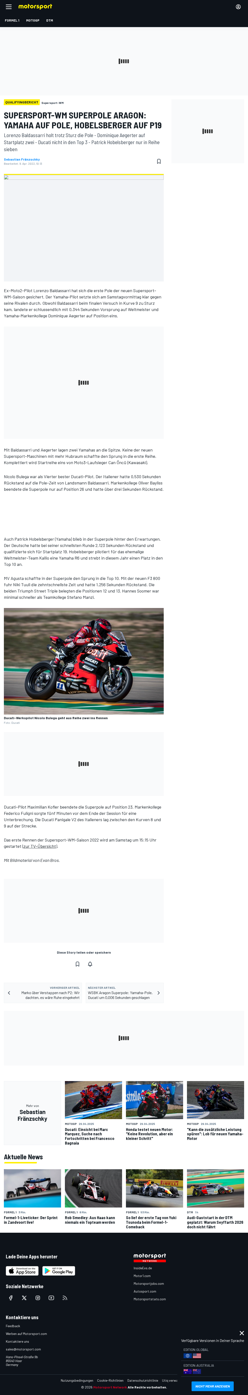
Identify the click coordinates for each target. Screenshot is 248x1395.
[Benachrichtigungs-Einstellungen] (90, 964)
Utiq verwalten (173, 1380)
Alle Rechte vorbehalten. (147, 1387)
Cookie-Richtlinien (110, 1380)
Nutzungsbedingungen (77, 1380)
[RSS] (65, 1298)
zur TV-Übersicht (39, 846)
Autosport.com (145, 1291)
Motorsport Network (110, 1387)
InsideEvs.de (143, 1268)
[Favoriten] (159, 161)
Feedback (13, 1326)
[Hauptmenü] (9, 7)
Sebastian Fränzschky (22, 159)
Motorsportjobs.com (149, 1283)
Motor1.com (142, 1276)
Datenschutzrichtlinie (142, 1380)
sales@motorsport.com (23, 1349)
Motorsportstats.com (150, 1299)
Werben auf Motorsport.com (26, 1334)
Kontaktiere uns (17, 1341)
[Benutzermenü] (238, 7)
